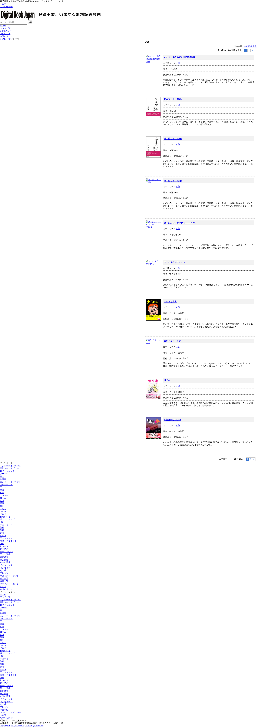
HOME (3, 26)
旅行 (2, 527)
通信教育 (4, 557)
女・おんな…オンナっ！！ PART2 (180, 223)
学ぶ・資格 (5, 554)
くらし (3, 509)
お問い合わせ (6, 7)
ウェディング (6, 659)
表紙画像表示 (250, 46)
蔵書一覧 (4, 578)
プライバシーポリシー (10, 584)
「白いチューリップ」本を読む (246, 371)
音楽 (2, 476)
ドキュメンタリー (8, 565)
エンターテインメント (10, 466)
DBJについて (6, 31)
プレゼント (5, 34)
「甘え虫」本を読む (246, 410)
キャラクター (6, 484)
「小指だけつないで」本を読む (246, 449)
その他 (3, 570)
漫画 (2, 503)
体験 (2, 530)
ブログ (3, 511)
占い (2, 522)
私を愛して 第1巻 (173, 181)
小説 (178, 63)
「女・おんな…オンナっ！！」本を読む (246, 292)
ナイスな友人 (170, 301)
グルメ (3, 514)
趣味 (2, 533)
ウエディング (6, 525)
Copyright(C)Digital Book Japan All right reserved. (21, 726)
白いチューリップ (172, 341)
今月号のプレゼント (9, 576)
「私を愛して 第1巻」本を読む (246, 213)
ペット (3, 535)
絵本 (2, 501)
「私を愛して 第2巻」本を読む (246, 171)
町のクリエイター (8, 471)
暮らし (3, 506)
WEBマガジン (6, 552)
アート (3, 487)
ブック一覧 (5, 28)
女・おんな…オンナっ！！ (176, 262)
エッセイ (4, 495)
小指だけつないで (172, 420)
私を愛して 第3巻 (173, 99)
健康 (2, 543)
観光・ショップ (7, 519)
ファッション (6, 538)
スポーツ (4, 474)
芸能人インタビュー (9, 468)
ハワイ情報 (5, 562)
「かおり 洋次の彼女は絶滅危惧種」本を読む (246, 90)
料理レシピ (5, 517)
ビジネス (4, 546)
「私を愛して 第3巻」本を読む (246, 129)
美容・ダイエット (8, 541)
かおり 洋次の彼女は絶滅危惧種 (179, 57)
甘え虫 (167, 380)
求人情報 (4, 560)
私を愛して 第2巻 (173, 139)
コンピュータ (6, 568)
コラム (3, 498)
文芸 (11, 39)
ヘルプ (3, 4)
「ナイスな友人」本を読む (246, 331)
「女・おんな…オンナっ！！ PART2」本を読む (246, 252)
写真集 (3, 479)
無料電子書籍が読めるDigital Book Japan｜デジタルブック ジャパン (56, 14)
